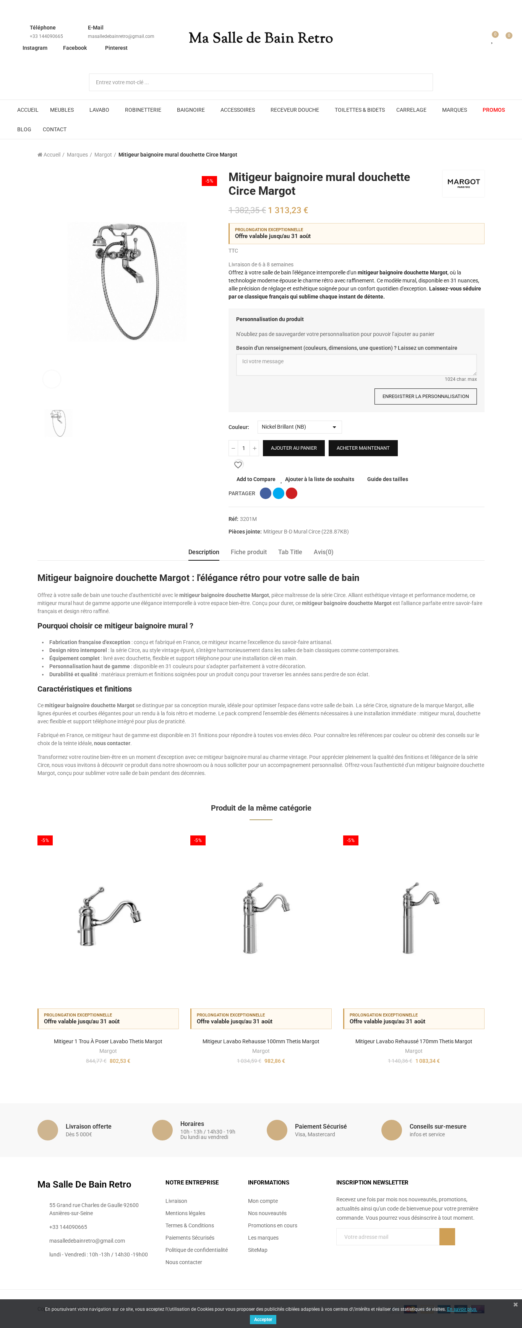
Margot (108, 1051)
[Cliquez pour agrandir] (51, 379)
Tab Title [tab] (290, 552)
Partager (265, 493)
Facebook (75, 48)
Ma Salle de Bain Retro (261, 39)
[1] (447, 1236)
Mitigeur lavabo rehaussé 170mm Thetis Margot (413, 1041)
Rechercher (421, 82)
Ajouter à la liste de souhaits (319, 479)
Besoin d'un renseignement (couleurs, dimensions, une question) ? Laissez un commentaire (346, 348)
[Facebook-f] (339, 1252)
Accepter (263, 1319)
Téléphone (43, 27)
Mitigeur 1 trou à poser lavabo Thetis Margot (108, 1041)
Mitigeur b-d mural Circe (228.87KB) (306, 532)
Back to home (469, 154)
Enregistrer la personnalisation (426, 396)
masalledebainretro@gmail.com (121, 36)
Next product (479, 154)
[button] (16, 953)
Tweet (278, 493)
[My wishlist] (492, 39)
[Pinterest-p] (355, 1252)
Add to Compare (256, 479)
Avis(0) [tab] (324, 552)
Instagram (35, 48)
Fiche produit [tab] (249, 552)
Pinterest (116, 48)
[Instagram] (371, 1252)
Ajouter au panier (294, 448)
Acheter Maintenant (363, 448)
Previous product (459, 154)
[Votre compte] (481, 39)
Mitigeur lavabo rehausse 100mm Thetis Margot (261, 1041)
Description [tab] (203, 552)
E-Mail (96, 27)
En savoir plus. (462, 1309)
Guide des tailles (387, 479)
